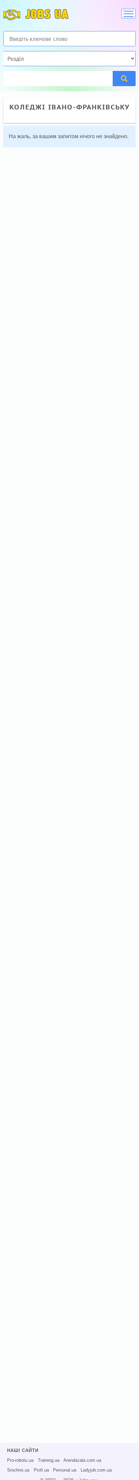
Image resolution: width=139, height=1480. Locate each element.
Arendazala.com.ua (82, 1460)
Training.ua (48, 1460)
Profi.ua (41, 1470)
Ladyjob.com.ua (96, 1470)
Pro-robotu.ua (20, 1460)
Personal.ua (64, 1470)
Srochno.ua (18, 1470)
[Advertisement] (69, 222)
